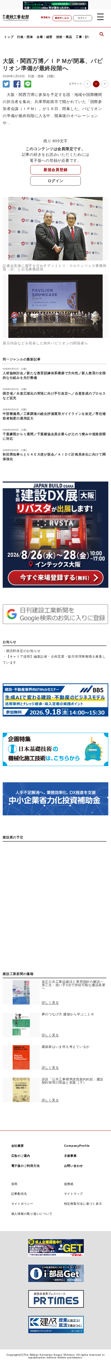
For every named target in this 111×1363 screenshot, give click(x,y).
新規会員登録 (56, 169)
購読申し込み (62, 18)
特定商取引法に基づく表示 (83, 1203)
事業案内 (45, 17)
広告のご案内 (20, 1155)
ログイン (82, 18)
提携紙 (69, 1184)
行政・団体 (25, 36)
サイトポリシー (22, 1203)
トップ (8, 36)
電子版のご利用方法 (25, 1165)
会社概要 (17, 1145)
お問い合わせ (73, 1165)
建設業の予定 (13, 837)
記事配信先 (19, 1193)
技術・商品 (64, 36)
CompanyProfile (77, 1145)
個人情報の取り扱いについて (32, 1213)
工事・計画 (84, 36)
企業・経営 (45, 36)
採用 (14, 1184)
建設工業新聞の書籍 (18, 974)
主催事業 (70, 1155)
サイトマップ (73, 1193)
